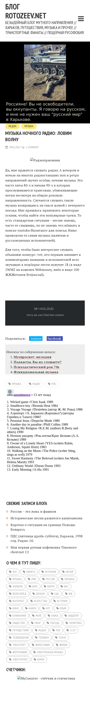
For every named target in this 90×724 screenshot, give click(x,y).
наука (54, 615)
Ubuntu (30, 572)
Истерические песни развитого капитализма (46, 518)
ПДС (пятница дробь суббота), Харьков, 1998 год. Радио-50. (46, 538)
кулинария (19, 615)
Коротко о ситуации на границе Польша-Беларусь (43, 527)
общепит (73, 615)
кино (16, 608)
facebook (55, 338)
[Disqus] (45, 440)
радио (36, 384)
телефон (44, 637)
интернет (18, 601)
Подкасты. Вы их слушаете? (38, 362)
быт (66, 586)
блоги (50, 586)
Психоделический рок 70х (36, 367)
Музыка (28, 126)
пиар (38, 623)
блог (35, 586)
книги (32, 608)
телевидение (21, 637)
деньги (40, 594)
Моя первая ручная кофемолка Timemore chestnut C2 (43, 549)
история (62, 601)
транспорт (19, 645)
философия (42, 645)
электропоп (20, 659)
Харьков (18, 586)
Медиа (12, 126)
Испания (50, 572)
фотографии (20, 652)
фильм (63, 645)
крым (63, 608)
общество (19, 623)
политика (75, 623)
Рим (33, 579)
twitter (35, 338)
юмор (40, 659)
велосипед (19, 594)
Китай (69, 572)
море (39, 615)
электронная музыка (50, 652)
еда (56, 594)
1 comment (32, 147)
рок (53, 384)
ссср (73, 630)
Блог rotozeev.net (25, 11)
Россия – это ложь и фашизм (33, 511)
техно (62, 637)
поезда (54, 623)
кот (48, 608)
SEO (15, 572)
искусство (40, 601)
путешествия (21, 630)
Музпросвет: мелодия (32, 357)
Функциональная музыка (36, 372)
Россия (50, 579)
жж (70, 594)
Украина (69, 579)
